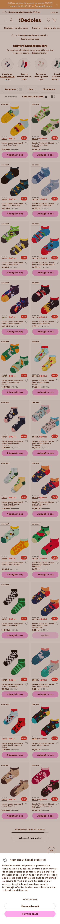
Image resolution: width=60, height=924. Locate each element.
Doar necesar (30, 899)
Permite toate (30, 914)
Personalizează (30, 906)
